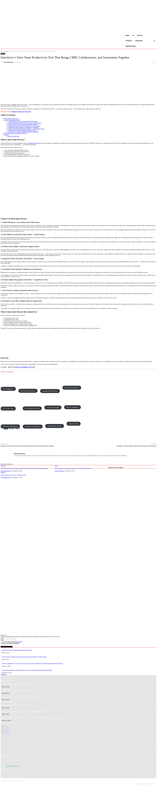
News (56, 466)
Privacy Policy (18, 641)
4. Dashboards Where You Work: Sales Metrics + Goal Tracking (23, 126)
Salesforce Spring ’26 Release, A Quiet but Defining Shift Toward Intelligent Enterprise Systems (24, 656)
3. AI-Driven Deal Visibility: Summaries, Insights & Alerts (22, 124)
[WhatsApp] (33, 66)
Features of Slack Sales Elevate (12, 120)
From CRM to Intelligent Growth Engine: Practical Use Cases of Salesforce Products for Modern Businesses (24, 468)
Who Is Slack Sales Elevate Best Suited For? (15, 133)
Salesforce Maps (73, 424)
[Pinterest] (27, 66)
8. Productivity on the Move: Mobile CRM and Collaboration (23, 131)
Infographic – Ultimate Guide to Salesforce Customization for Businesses (136, 446)
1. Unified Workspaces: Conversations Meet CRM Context (22, 121)
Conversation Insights (52, 407)
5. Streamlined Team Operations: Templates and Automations (23, 127)
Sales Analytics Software (32, 408)
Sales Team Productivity (72, 387)
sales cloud (11, 428)
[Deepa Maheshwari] (2, 62)
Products (6, 51)
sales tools (17, 428)
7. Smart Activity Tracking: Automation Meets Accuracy (21, 130)
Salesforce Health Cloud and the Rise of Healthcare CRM (13, 475)
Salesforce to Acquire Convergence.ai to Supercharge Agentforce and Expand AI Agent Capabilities (27, 446)
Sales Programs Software (28, 391)
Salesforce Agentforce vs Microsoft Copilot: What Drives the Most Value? (19, 690)
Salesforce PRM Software (50, 391)
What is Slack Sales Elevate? (11, 118)
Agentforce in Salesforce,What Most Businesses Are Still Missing (17, 650)
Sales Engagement (8, 389)
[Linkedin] (14, 458)
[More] (39, 66)
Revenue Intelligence (72, 407)
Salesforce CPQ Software (10, 426)
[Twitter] (21, 66)
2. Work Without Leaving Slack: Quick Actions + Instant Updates (24, 123)
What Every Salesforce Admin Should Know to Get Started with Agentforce (19, 697)
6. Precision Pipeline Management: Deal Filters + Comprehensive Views (25, 129)
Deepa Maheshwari (8, 62)
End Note (6, 134)
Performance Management (32, 426)
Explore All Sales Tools (13, 136)
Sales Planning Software (54, 426)
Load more (3, 674)
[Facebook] (15, 66)
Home (2, 51)
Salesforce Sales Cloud (34, 143)
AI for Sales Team (8, 408)
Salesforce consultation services (23, 367)
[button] (154, 41)
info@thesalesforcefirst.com (12, 766)
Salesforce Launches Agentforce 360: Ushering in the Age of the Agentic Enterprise (73, 468)
